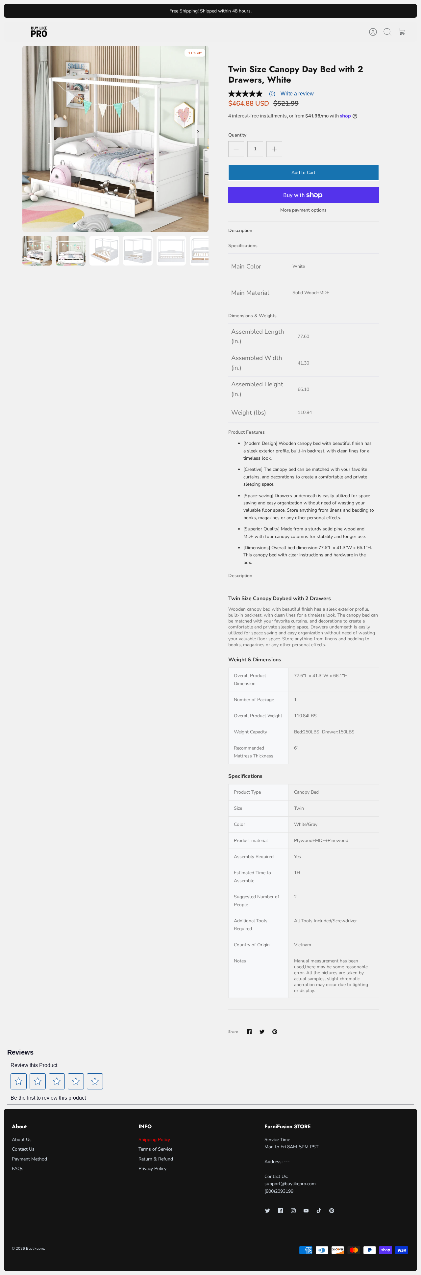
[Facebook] (280, 1210)
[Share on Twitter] (262, 1031)
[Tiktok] (318, 1210)
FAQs (17, 1168)
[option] (115, 139)
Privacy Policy (152, 1168)
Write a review (297, 93)
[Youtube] (306, 1210)
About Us (22, 1139)
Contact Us (23, 1149)
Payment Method (29, 1159)
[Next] (286, 11)
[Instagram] (293, 1210)
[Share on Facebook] (249, 1031)
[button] (18, 1081)
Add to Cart (303, 172)
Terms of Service (155, 1149)
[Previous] (135, 11)
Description (240, 230)
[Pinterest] (331, 1210)
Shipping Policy (154, 1139)
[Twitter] (267, 1210)
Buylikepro (35, 1248)
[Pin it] (274, 1031)
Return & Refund (155, 1159)
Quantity (237, 135)
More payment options (303, 210)
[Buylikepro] (39, 32)
